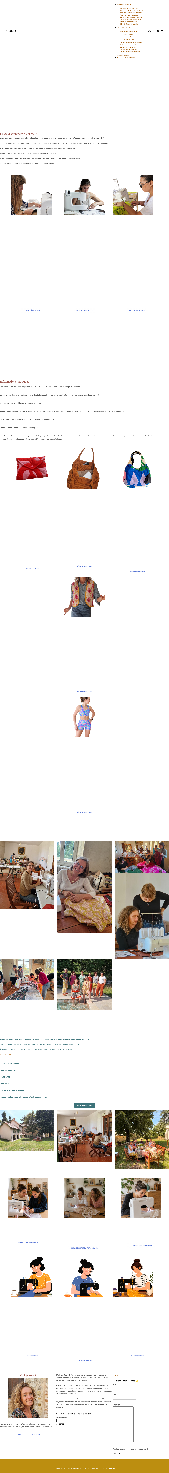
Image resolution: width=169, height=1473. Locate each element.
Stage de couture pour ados (126, 57)
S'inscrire (60, 1424)
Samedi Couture (128, 39)
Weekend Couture (123, 55)
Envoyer (116, 1453)
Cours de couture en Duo (28, 1243)
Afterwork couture (84, 1360)
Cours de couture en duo (28, 1224)
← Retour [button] (117, 1376)
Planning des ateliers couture (129, 31)
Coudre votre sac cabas (128, 47)
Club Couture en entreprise (129, 24)
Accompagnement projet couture (131, 13)
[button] (149, 31)
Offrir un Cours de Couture (129, 22)
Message (116, 1405)
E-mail (115, 1395)
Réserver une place (31, 569)
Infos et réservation (32, 310)
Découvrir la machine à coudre (130, 8)
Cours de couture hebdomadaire (131, 19)
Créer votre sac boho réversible (130, 45)
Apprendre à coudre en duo (129, 15)
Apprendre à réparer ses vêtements (132, 10)
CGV (55, 1468)
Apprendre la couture (124, 5)
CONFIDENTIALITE (81, 1468)
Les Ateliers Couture (123, 27)
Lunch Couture (128, 34)
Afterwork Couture (129, 37)
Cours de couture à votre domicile (131, 17)
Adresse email (62, 1417)
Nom (114, 1384)
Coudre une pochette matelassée (131, 42)
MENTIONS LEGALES (65, 1468)
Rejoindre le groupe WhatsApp (28, 1434)
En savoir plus (40, 560)
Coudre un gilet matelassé (128, 49)
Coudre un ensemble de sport (130, 51)
